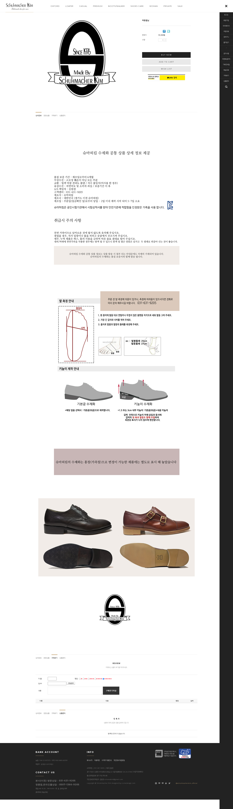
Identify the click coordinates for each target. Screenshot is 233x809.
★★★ (92, 679)
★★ (85, 679)
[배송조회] (44, 792)
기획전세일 (226, 64)
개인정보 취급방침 (119, 760)
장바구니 (226, 37)
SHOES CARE (137, 6)
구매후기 (226, 75)
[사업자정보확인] (138, 772)
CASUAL (83, 6)
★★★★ (99, 679)
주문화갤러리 (226, 59)
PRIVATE (168, 6)
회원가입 (226, 20)
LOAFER (69, 6)
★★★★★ (108, 679)
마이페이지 (226, 26)
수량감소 (165, 41)
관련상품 (46, 115)
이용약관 (97, 760)
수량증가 (165, 39)
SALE (180, 6)
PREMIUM (97, 6)
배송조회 (226, 70)
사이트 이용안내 (107, 760)
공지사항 (226, 53)
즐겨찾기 (226, 42)
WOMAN (153, 6)
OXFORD (55, 6)
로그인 (226, 15)
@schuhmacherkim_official (186, 783)
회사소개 (89, 760)
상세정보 (39, 115)
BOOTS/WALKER (116, 6)
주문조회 (226, 31)
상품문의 (226, 81)
